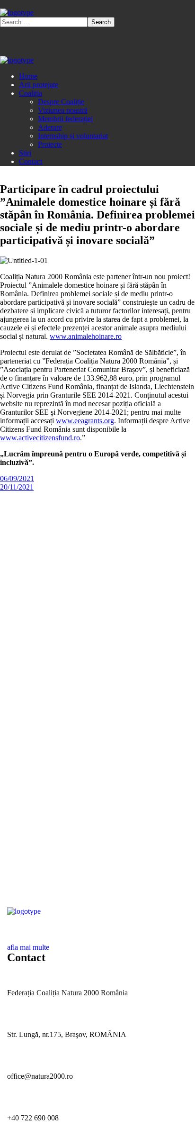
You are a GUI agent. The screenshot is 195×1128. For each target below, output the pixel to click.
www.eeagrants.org (85, 421)
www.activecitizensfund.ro (40, 438)
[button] (97, 943)
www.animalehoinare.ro (86, 336)
